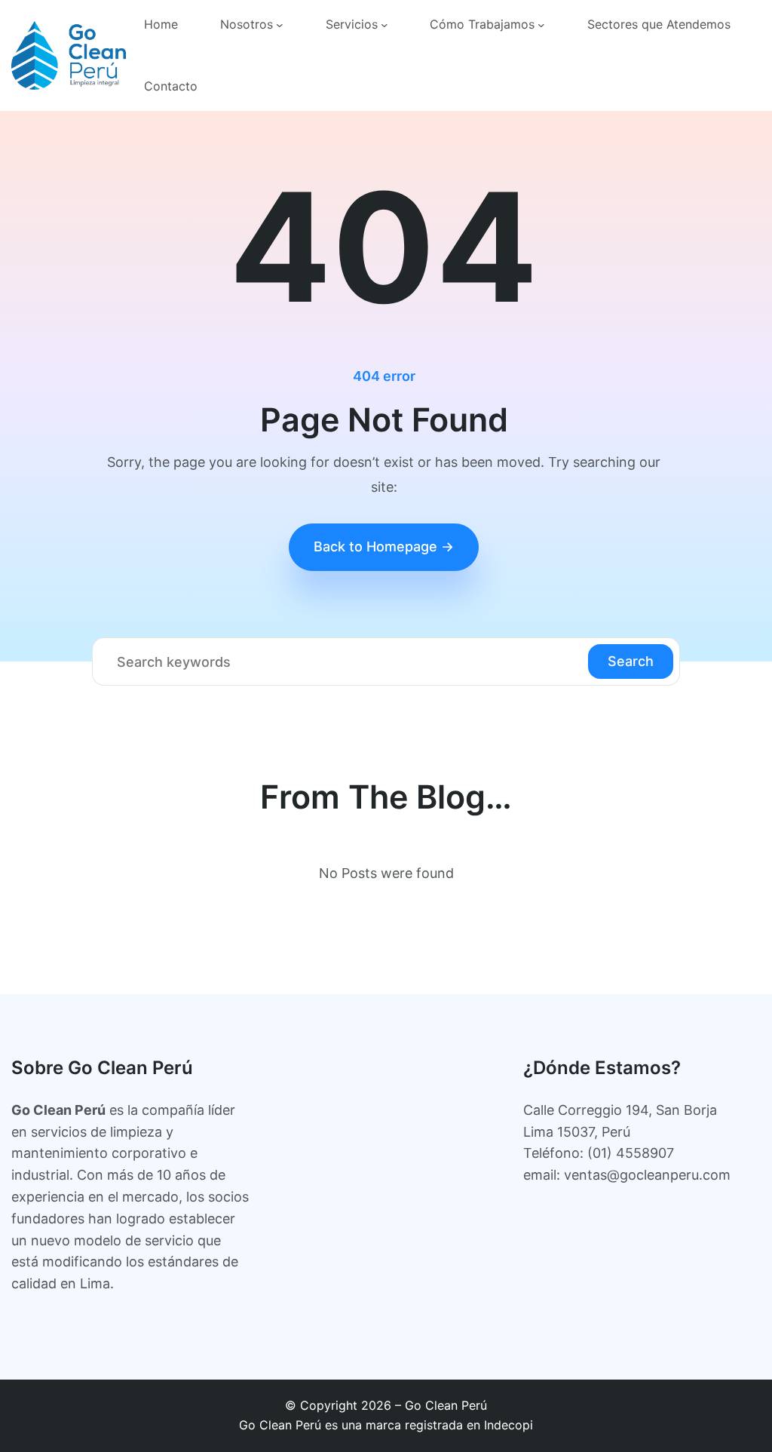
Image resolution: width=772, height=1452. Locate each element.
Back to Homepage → (384, 546)
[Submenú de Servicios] (384, 25)
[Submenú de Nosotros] (279, 25)
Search (631, 661)
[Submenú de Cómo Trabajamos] (541, 25)
